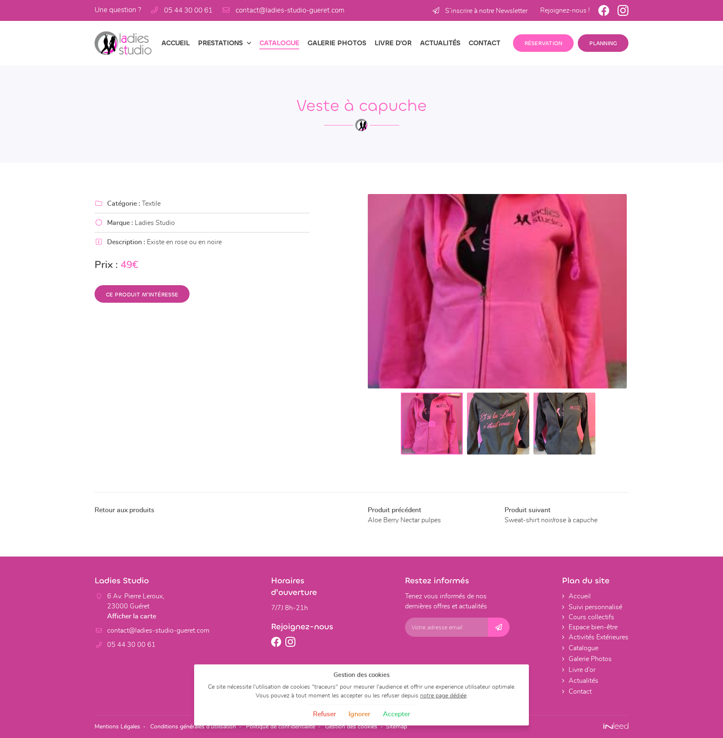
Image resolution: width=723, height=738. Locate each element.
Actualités (440, 42)
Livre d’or (393, 42)
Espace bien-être (593, 627)
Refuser (324, 714)
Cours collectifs (591, 617)
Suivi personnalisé (595, 607)
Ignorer (359, 714)
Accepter (396, 714)
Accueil (176, 42)
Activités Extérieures (598, 637)
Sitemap (396, 726)
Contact (484, 42)
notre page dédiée (443, 695)
